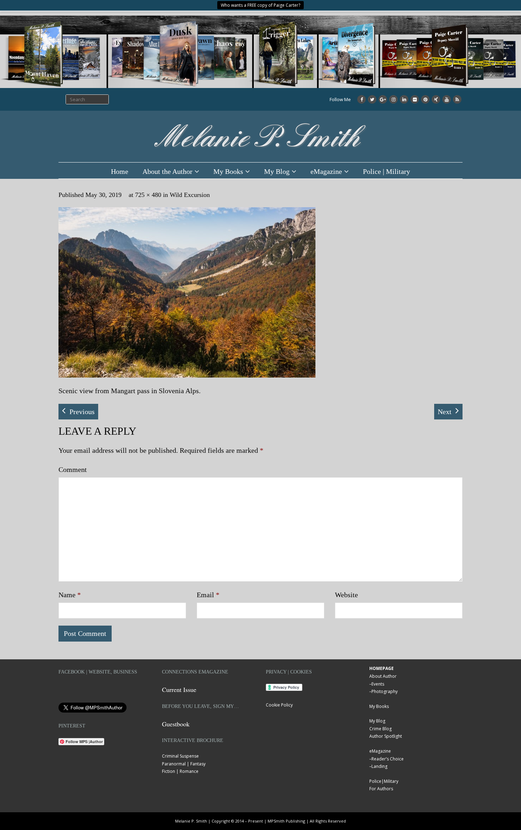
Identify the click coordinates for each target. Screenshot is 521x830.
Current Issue (179, 689)
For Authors (381, 789)
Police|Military (383, 781)
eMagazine (326, 171)
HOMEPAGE (381, 668)
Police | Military (386, 171)
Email (208, 595)
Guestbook (176, 724)
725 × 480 (148, 194)
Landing (379, 766)
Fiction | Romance (180, 771)
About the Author (167, 171)
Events (377, 684)
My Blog (277, 171)
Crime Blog (380, 729)
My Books (228, 171)
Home (119, 171)
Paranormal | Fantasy (184, 764)
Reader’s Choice (387, 759)
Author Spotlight (385, 736)
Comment (72, 469)
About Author (383, 676)
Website (346, 595)
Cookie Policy (279, 705)
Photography (384, 691)
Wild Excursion (190, 194)
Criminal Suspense (180, 756)
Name (69, 595)
